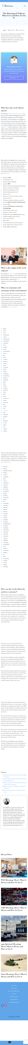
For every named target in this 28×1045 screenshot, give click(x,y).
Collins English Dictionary (15, 113)
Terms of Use (14, 985)
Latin (18, 279)
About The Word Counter (14, 991)
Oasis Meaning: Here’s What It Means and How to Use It (14, 975)
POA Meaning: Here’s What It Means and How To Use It (13, 881)
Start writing (12, 77)
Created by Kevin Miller (14, 1016)
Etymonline (11, 273)
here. (22, 825)
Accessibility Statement (14, 1002)
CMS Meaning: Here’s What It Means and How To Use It (14, 909)
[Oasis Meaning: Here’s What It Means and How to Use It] (14, 963)
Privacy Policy (14, 988)
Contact (14, 994)
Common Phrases (14, 999)
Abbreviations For (14, 996)
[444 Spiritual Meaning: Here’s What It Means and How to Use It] (14, 929)
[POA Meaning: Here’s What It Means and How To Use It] (14, 868)
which (6, 127)
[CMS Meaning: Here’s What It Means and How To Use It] (14, 896)
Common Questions (20, 30)
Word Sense (6, 173)
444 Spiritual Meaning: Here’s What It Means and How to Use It (12, 946)
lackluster (5, 410)
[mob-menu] (24, 5)
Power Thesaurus (12, 307)
